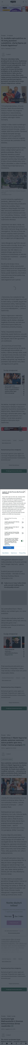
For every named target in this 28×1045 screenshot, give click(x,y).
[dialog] (14, 522)
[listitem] (14, 519)
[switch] (22, 522)
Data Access (14, 553)
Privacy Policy (22, 553)
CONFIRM (8, 547)
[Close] (25, 492)
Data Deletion (5, 553)
